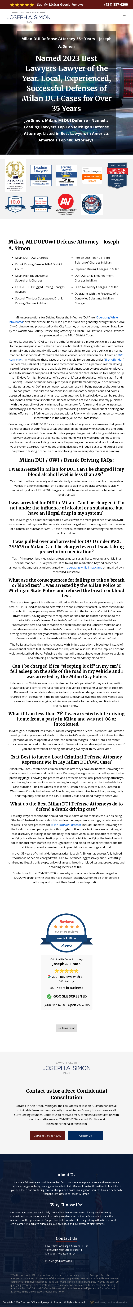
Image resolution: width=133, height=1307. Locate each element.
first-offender (114, 359)
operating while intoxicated (84, 567)
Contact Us (85, 1135)
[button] (124, 15)
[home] (28, 16)
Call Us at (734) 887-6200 (47, 1135)
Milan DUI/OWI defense (66, 825)
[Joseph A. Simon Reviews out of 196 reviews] (66, 952)
